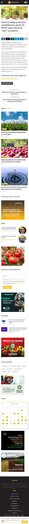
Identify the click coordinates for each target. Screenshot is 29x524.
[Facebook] (6, 516)
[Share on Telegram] (17, 39)
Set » (26, 404)
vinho (9, 371)
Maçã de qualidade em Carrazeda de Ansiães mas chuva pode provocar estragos (13, 161)
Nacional (4, 156)
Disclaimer (14, 513)
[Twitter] (11, 516)
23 (25, 420)
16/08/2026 (4, 241)
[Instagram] (19, 516)
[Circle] (15, 516)
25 (7, 423)
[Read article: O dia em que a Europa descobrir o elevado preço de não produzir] (22, 230)
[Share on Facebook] (3, 39)
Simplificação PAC (18, 369)
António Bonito (6, 230)
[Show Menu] (2, 2)
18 (7, 420)
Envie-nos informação (14, 498)
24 (3, 423)
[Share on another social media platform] (26, 39)
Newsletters (14, 503)
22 (22, 420)
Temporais (4, 371)
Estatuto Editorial (14, 506)
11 (7, 417)
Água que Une (15, 371)
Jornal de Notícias (8, 78)
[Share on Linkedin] (21, 39)
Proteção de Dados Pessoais (14, 510)
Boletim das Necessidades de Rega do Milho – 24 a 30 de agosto (14, 133)
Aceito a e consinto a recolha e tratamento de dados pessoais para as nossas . (14, 281)
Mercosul (24, 366)
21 (18, 420)
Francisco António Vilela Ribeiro (9, 239)
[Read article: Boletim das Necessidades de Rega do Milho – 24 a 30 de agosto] (14, 121)
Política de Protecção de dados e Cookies (10, 522)
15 (22, 417)
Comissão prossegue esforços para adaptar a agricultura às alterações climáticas (17, 321)
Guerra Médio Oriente (15, 366)
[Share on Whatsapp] (12, 39)
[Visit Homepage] (13, 2)
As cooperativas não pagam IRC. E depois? (8, 237)
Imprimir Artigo (6, 83)
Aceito (24, 522)
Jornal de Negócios (7, 34)
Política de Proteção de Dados (17, 280)
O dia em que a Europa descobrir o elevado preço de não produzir (8, 228)
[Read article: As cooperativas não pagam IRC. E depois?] (22, 239)
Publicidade (14, 501)
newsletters (19, 283)
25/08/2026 (4, 136)
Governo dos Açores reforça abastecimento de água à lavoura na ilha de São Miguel (14, 188)
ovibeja (3, 369)
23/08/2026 (12, 230)
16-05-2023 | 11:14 (18, 34)
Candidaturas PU (5, 366)
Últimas (4, 129)
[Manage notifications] (3, 521)
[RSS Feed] (23, 516)
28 (18, 423)
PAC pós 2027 (10, 369)
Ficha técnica (14, 508)
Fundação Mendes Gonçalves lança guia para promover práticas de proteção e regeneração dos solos (18, 329)
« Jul (3, 404)
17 (3, 420)
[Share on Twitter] (8, 39)
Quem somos (14, 494)
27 (14, 423)
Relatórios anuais (15, 496)
